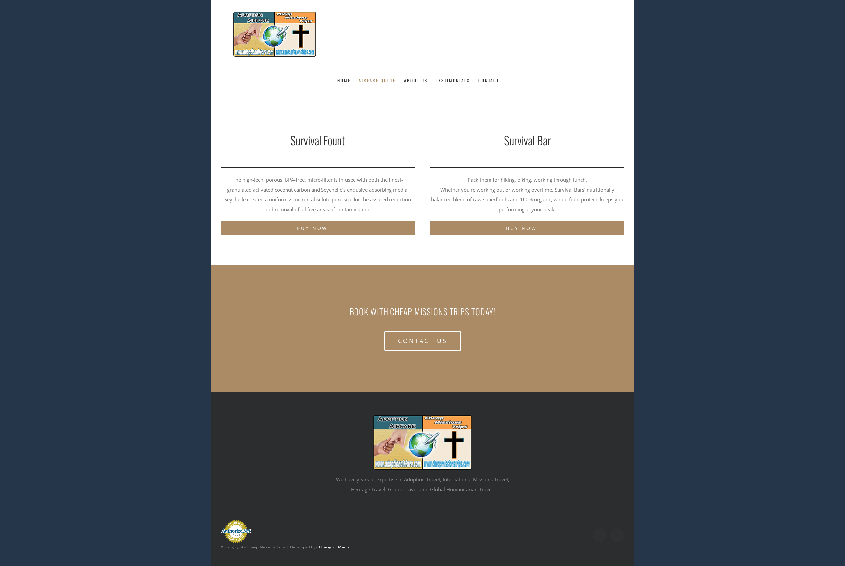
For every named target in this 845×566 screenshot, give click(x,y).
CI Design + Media (333, 547)
